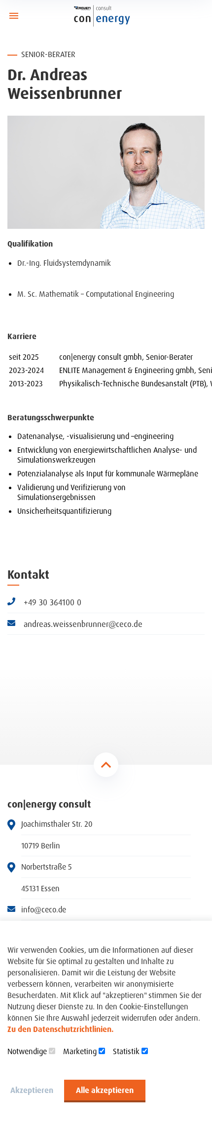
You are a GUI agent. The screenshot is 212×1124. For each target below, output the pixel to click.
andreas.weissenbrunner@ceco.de (81, 624)
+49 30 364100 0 (51, 602)
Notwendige (27, 1051)
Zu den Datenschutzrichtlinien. (60, 1029)
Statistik (126, 1051)
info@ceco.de (43, 909)
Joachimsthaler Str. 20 (57, 824)
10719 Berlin (40, 845)
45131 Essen (40, 888)
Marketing (80, 1051)
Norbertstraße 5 (46, 867)
